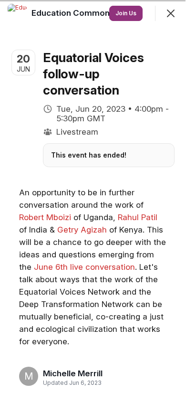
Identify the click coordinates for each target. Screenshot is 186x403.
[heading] (73, 373)
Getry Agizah (82, 229)
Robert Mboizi (45, 217)
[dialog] (93, 201)
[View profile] (17, 13)
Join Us (125, 13)
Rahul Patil (137, 217)
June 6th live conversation (84, 267)
